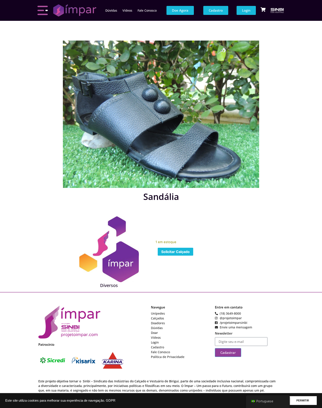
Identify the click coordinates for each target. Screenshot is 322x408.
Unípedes (158, 313)
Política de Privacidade (167, 357)
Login (155, 342)
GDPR (110, 400)
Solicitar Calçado (175, 251)
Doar (154, 333)
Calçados (157, 318)
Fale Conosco (147, 10)
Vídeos (127, 10)
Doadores (158, 323)
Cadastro (157, 347)
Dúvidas (111, 10)
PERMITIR (302, 400)
